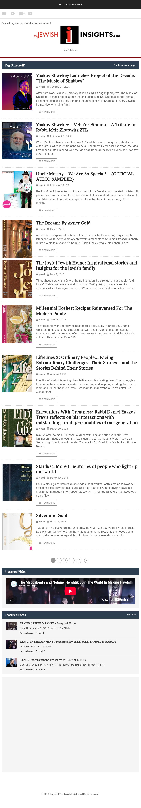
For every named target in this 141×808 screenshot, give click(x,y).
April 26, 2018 (58, 319)
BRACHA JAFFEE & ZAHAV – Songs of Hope (48, 623)
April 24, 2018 (58, 374)
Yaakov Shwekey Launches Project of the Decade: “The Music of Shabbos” (85, 78)
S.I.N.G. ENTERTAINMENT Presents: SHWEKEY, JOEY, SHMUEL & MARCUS (68, 642)
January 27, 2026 (60, 86)
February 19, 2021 (60, 185)
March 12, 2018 (59, 477)
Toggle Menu (72, 4)
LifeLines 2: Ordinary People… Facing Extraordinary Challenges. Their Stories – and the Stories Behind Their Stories (86, 362)
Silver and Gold (51, 515)
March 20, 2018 (59, 428)
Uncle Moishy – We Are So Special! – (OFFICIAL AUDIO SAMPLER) (85, 176)
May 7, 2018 (57, 229)
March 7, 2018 (58, 521)
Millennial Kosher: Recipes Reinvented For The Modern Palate (84, 310)
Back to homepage (125, 65)
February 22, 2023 (60, 136)
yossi (42, 86)
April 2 (42, 670)
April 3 (42, 651)
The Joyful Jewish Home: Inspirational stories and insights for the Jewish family (86, 265)
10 (79, 560)
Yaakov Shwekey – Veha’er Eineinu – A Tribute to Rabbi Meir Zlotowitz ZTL (85, 127)
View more (131, 615)
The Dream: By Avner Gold (63, 223)
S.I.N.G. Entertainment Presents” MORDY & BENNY (53, 660)
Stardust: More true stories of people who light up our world (87, 468)
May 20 (42, 633)
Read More (48, 112)
